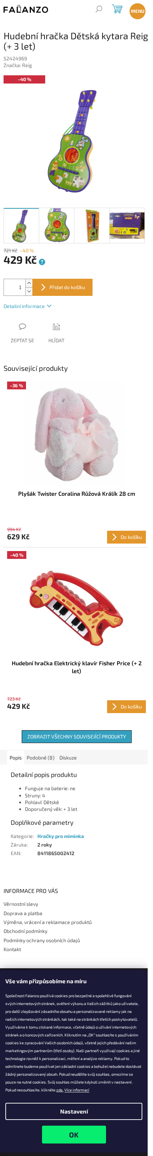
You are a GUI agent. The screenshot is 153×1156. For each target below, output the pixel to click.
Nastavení (74, 1111)
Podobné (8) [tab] (40, 757)
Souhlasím (74, 1135)
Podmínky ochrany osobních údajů (42, 940)
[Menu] (136, 10)
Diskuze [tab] (68, 757)
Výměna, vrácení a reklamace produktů (48, 922)
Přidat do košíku (67, 287)
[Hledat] (99, 10)
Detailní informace (24, 306)
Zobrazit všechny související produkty (76, 736)
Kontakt (12, 949)
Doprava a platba (23, 913)
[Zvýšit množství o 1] (28, 283)
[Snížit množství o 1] (28, 291)
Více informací (76, 1089)
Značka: (18, 65)
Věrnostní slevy (21, 904)
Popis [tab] (16, 757)
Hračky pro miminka (60, 836)
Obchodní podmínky (25, 931)
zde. (60, 1089)
